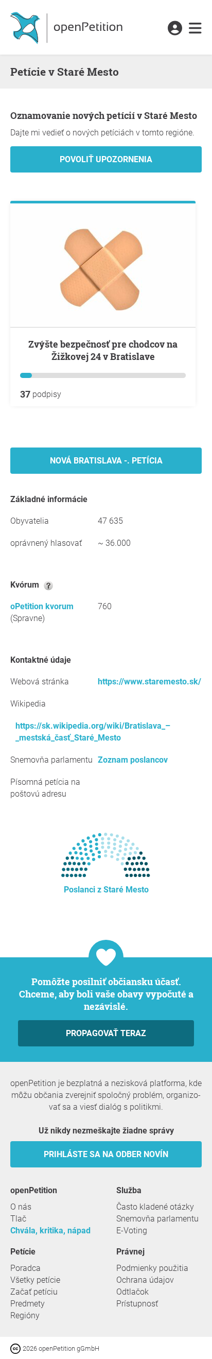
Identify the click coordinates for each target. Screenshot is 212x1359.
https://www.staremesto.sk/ (149, 681)
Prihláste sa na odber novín (106, 1154)
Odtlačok (132, 1292)
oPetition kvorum (42, 606)
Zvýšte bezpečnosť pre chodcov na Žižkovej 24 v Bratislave (103, 350)
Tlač (18, 1219)
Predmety (27, 1304)
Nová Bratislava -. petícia (106, 461)
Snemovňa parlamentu (157, 1219)
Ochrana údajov (145, 1280)
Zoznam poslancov (133, 760)
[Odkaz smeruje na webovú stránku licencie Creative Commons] (16, 1348)
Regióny (25, 1315)
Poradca (25, 1268)
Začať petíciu (34, 1292)
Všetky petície (35, 1280)
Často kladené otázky (155, 1207)
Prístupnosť (137, 1304)
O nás (20, 1207)
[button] (175, 29)
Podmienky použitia (152, 1268)
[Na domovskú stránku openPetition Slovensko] (67, 27)
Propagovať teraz (106, 1033)
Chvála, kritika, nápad (50, 1230)
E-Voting (131, 1230)
